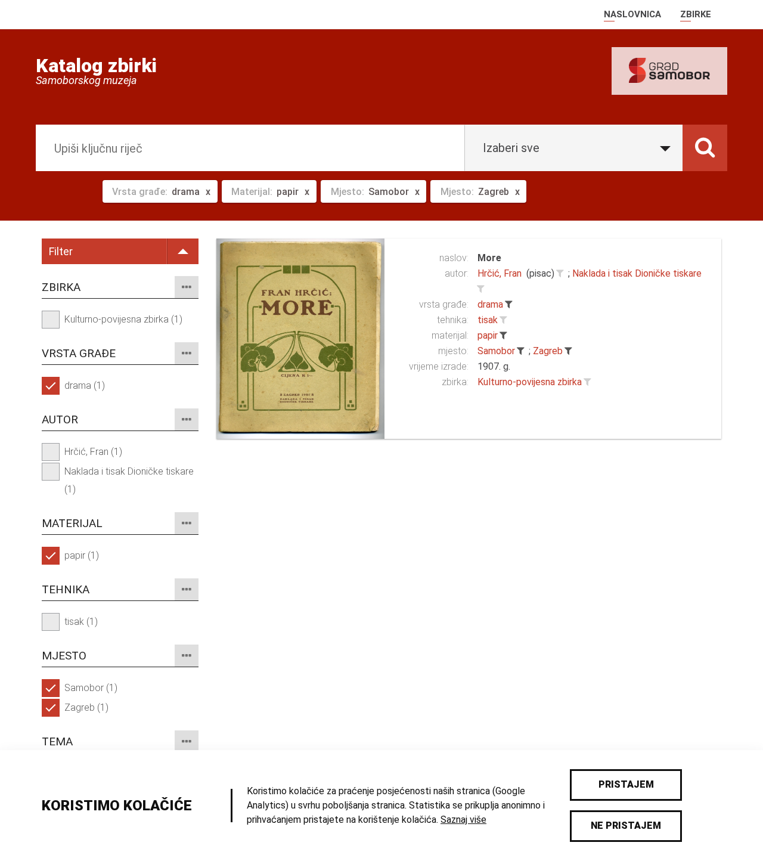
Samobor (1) (90, 687)
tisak (487, 320)
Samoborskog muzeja (86, 80)
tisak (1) (81, 621)
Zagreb (548, 351)
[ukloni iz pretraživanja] (508, 304)
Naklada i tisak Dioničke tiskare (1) (129, 480)
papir (487, 335)
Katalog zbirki (96, 65)
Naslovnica (632, 14)
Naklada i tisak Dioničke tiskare (637, 273)
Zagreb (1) (86, 707)
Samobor (496, 351)
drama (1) (84, 385)
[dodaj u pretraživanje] (560, 273)
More (489, 258)
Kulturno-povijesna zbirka (529, 382)
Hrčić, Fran (499, 273)
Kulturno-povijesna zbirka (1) (123, 319)
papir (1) (81, 555)
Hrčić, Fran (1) (93, 451)
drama (490, 304)
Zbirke (695, 14)
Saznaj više (463, 819)
